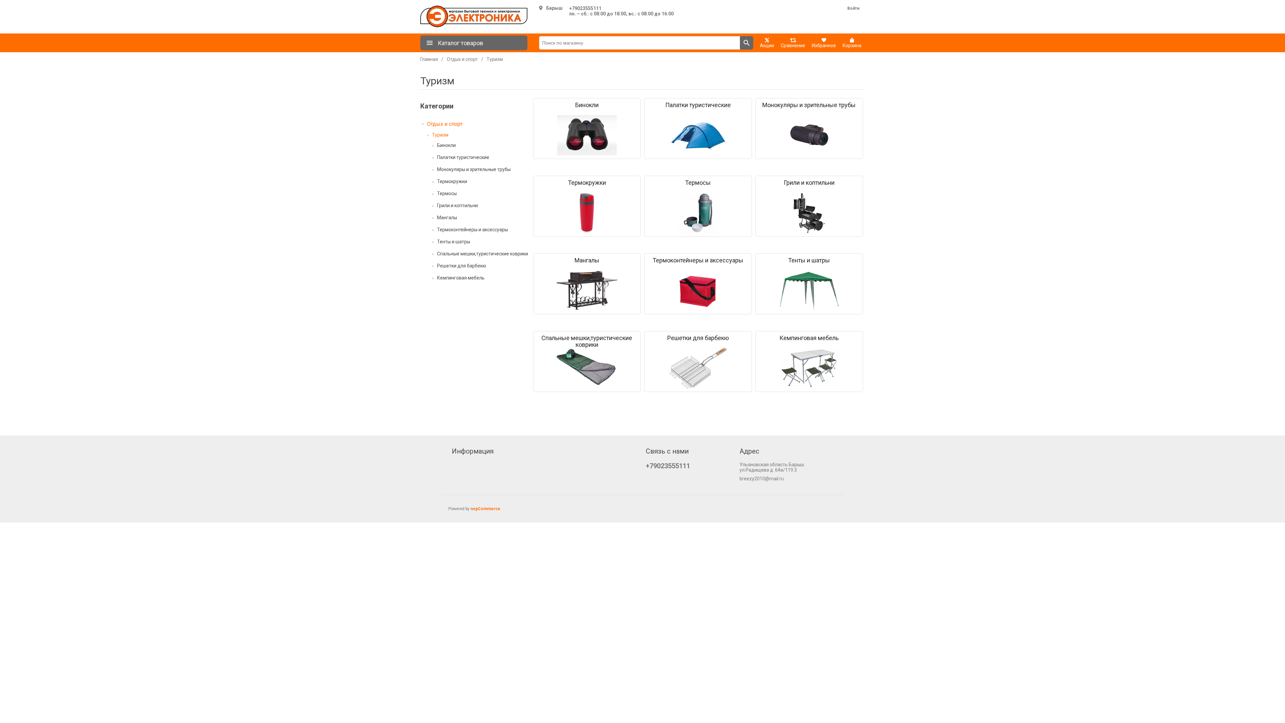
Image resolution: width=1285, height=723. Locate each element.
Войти (853, 8)
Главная (429, 59)
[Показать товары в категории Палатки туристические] (698, 135)
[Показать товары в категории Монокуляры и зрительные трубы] (809, 135)
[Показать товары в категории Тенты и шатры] (809, 290)
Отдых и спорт (444, 124)
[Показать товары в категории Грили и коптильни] (809, 213)
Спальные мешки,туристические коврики (482, 253)
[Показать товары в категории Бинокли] (586, 135)
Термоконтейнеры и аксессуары (472, 229)
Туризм (440, 135)
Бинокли (446, 145)
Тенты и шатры (453, 241)
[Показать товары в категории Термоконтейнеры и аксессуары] (698, 290)
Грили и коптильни (457, 205)
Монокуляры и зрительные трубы (474, 169)
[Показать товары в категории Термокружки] (586, 213)
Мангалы (447, 217)
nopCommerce (485, 508)
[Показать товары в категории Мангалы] (586, 290)
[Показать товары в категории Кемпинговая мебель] (809, 368)
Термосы (447, 193)
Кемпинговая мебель (461, 277)
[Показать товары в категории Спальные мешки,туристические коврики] (586, 368)
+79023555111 (585, 8)
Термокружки (452, 181)
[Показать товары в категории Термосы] (698, 213)
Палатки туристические (463, 157)
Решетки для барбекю (461, 265)
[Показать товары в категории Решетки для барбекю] (698, 368)
